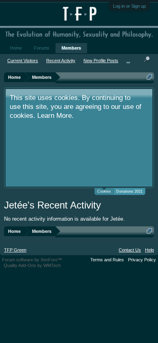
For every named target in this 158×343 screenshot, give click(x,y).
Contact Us (130, 249)
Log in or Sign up (129, 6)
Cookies (104, 191)
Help (149, 249)
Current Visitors (22, 60)
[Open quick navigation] (149, 77)
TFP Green (15, 249)
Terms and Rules (107, 259)
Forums (41, 48)
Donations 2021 (129, 191)
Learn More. (55, 115)
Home (16, 48)
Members (71, 48)
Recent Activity (60, 60)
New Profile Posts (100, 60)
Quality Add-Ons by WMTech (32, 265)
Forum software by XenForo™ (32, 259)
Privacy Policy (142, 259)
